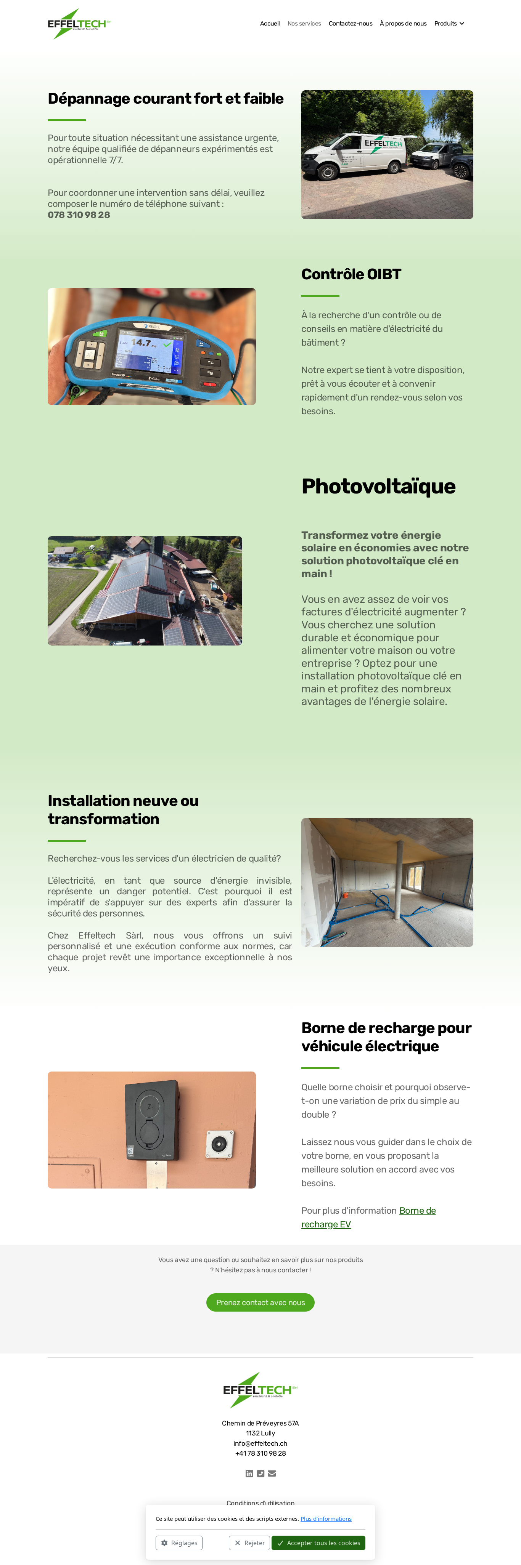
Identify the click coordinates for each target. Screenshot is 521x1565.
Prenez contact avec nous (260, 1302)
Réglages (184, 1542)
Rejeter (254, 1542)
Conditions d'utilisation (261, 1503)
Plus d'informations (326, 1518)
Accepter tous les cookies (323, 1542)
